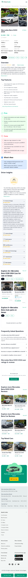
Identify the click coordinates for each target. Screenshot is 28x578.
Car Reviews (4, 515)
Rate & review (20, 65)
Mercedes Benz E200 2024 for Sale (9, 491)
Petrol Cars (3, 506)
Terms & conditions (5, 546)
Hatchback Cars (15, 501)
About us (3, 543)
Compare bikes (4, 527)
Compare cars (4, 525)
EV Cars (3, 520)
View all (24, 270)
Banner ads (3, 558)
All (2, 279)
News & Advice (4, 530)
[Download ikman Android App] (21, 556)
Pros (18, 57)
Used (7, 279)
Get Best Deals (7, 575)
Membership (4, 555)
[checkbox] (14, 37)
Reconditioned (19, 279)
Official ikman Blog (19, 543)
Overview (4, 57)
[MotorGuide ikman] (5, 2)
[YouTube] (18, 564)
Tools (2, 535)
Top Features (11, 57)
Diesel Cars (10, 506)
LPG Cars (22, 506)
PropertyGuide (18, 546)
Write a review (14, 379)
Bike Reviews (4, 517)
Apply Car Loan (21, 575)
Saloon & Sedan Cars (6, 501)
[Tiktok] (15, 564)
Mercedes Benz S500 (17, 496)
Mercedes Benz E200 (6, 496)
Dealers (3, 532)
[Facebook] (9, 564)
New (12, 279)
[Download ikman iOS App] (21, 559)
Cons (22, 57)
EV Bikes (3, 522)
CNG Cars (16, 506)
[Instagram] (12, 564)
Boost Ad (3, 560)
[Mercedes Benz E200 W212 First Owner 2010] (20, 286)
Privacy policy (4, 548)
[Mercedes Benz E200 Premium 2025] (7, 286)
